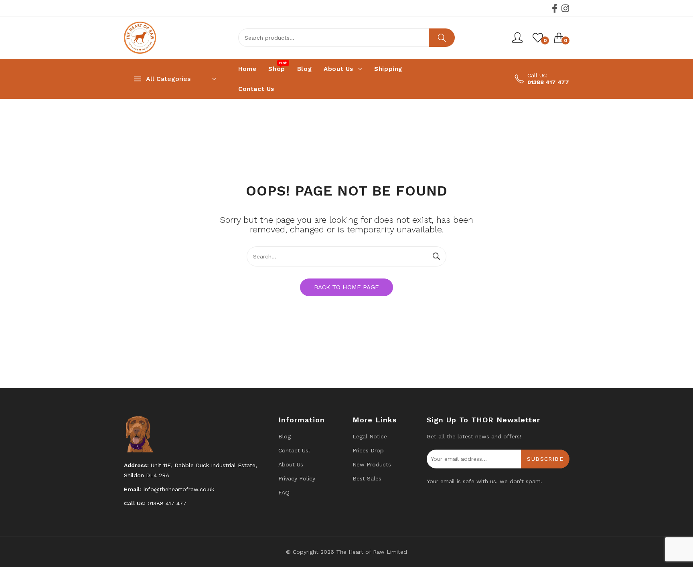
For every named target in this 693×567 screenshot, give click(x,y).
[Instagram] (565, 8)
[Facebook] (554, 8)
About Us (290, 464)
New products (372, 464)
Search (442, 37)
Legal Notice (370, 436)
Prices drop (368, 450)
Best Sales (367, 478)
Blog (284, 436)
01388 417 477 (548, 82)
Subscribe (545, 459)
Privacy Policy (296, 478)
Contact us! (294, 450)
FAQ (284, 492)
